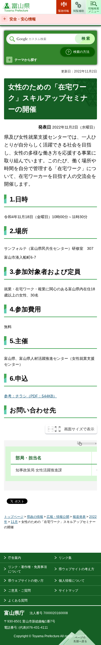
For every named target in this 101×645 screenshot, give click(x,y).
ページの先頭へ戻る (77, 637)
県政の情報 (35, 517)
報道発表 (79, 517)
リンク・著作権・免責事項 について (27, 569)
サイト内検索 (12, 39)
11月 (14, 522)
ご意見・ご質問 (19, 590)
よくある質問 (17, 600)
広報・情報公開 (58, 517)
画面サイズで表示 (79, 429)
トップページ (13, 517)
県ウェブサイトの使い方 (26, 580)
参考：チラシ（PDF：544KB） (30, 396)
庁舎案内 (14, 558)
